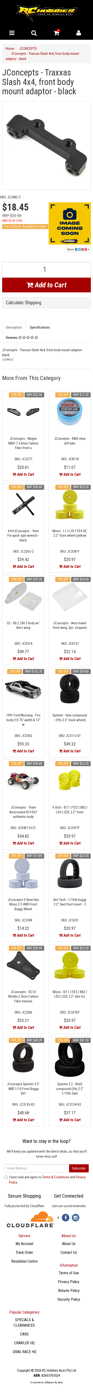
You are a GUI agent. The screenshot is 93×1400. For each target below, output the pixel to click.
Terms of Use (69, 1273)
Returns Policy (69, 1290)
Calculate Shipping (23, 302)
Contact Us (69, 1252)
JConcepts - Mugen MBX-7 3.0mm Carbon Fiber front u (23, 443)
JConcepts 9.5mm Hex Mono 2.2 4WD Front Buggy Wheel (23, 904)
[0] (56, 34)
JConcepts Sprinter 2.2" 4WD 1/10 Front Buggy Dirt (23, 1088)
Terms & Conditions (55, 1177)
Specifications (40, 327)
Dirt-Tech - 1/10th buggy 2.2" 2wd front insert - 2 (69, 902)
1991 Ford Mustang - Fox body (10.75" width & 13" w (23, 720)
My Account (24, 1243)
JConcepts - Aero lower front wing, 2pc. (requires (70, 625)
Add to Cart (50, 285)
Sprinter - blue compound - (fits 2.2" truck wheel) (69, 717)
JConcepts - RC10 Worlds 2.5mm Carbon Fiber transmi (23, 996)
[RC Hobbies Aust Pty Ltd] (46, 13)
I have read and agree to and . (47, 1179)
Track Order (24, 1252)
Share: (71, 249)
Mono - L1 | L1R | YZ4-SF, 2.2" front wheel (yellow (69, 533)
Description (14, 327)
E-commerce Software (42, 1382)
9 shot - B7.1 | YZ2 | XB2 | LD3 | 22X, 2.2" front (69, 809)
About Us (69, 1243)
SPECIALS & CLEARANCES (24, 1323)
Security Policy (68, 1299)
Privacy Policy (68, 1282)
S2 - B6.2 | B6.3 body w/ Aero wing (23, 625)
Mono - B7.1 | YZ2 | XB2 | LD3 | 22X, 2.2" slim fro (70, 994)
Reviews (12, 337)
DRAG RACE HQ (24, 1352)
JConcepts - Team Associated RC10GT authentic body (23, 812)
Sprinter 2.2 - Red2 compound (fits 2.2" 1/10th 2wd (69, 1088)
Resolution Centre (24, 1261)
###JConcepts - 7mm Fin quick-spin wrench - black (23, 535)
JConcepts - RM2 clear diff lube (70, 440)
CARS (24, 1334)
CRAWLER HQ (24, 1343)
